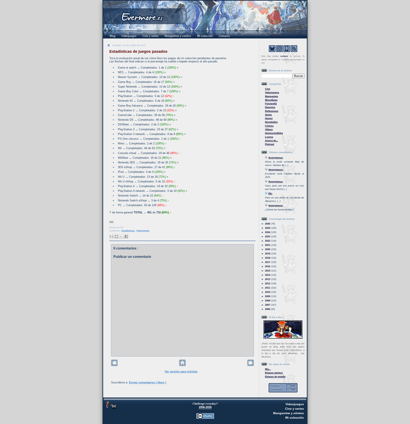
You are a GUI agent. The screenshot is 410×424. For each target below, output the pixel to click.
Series (268, 114)
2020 (268, 249)
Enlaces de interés (275, 376)
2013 (268, 279)
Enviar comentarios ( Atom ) (147, 382)
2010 (268, 292)
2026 (268, 223)
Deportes (270, 107)
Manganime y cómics (178, 36)
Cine (267, 89)
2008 (268, 300)
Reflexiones (271, 111)
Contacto (224, 36)
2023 (268, 236)
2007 (268, 305)
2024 (268, 232)
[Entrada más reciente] (114, 365)
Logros (269, 137)
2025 (268, 228)
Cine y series (150, 36)
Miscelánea (271, 100)
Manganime (271, 96)
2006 (268, 309)
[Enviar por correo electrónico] (111, 236)
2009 (268, 296)
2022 (268, 240)
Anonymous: (275, 157)
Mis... (268, 369)
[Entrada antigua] (250, 365)
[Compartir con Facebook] (126, 236)
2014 (268, 275)
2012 (268, 283)
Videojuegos (128, 36)
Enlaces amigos (274, 372)
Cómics (269, 126)
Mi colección (205, 36)
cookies (284, 56)
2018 (268, 258)
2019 (268, 253)
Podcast (269, 144)
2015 (268, 270)
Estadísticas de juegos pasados (138, 51)
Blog (112, 36)
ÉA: (270, 193)
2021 (268, 245)
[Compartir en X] (121, 236)
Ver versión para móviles (181, 371)
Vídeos (269, 129)
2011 (268, 287)
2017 (268, 262)
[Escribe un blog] (116, 236)
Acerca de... (271, 140)
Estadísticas (128, 230)
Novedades (271, 122)
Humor (269, 118)
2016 (268, 266)
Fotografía (271, 103)
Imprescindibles (274, 133)
